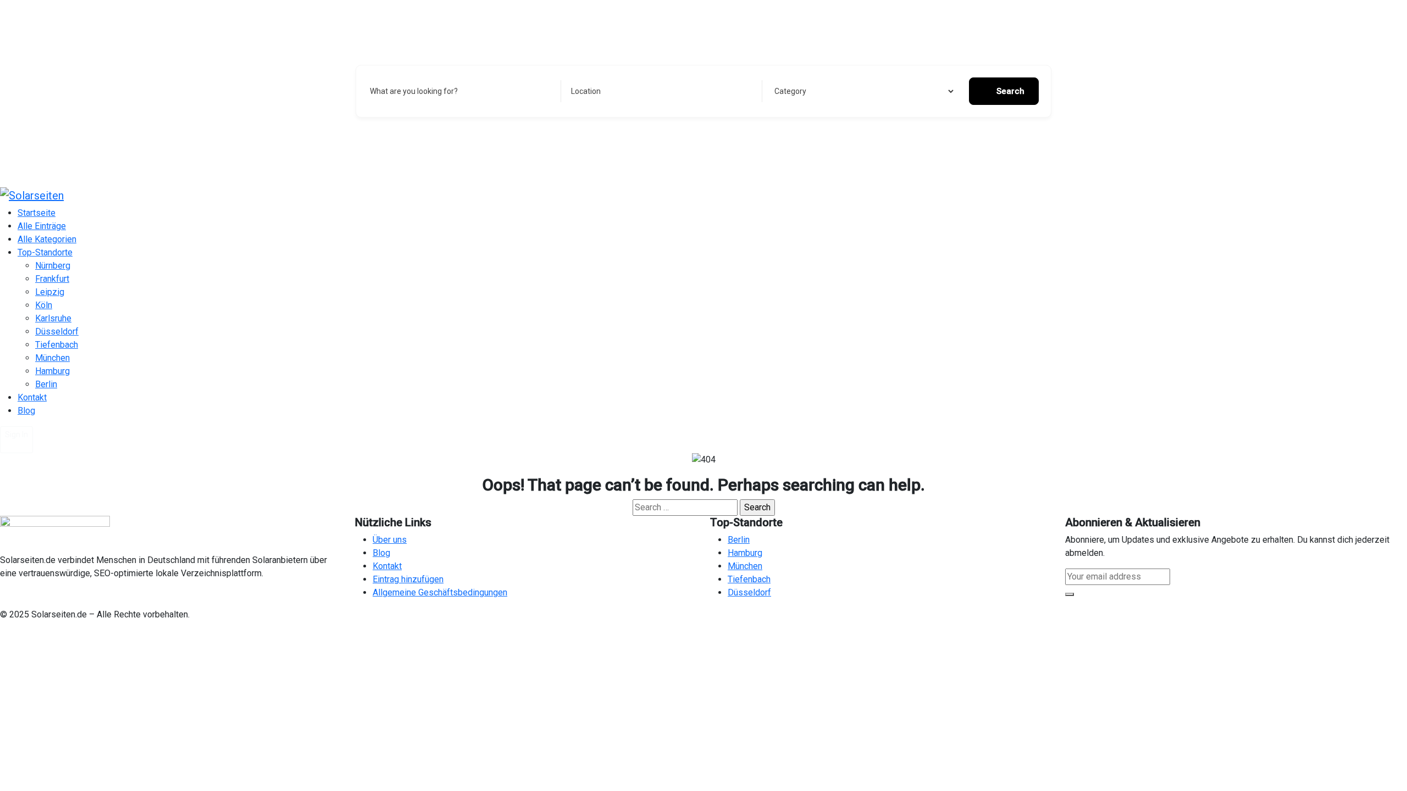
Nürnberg (52, 265)
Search (1010, 91)
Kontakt (32, 397)
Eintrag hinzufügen (408, 579)
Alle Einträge (42, 226)
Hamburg (52, 371)
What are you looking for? (414, 91)
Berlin (46, 384)
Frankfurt (52, 279)
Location (586, 91)
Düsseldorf (57, 331)
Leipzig (49, 292)
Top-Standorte (45, 252)
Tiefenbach (56, 344)
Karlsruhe (53, 318)
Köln (43, 305)
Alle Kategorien (47, 239)
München (52, 358)
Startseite (37, 213)
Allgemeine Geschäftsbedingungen (440, 592)
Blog (26, 410)
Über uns (390, 539)
